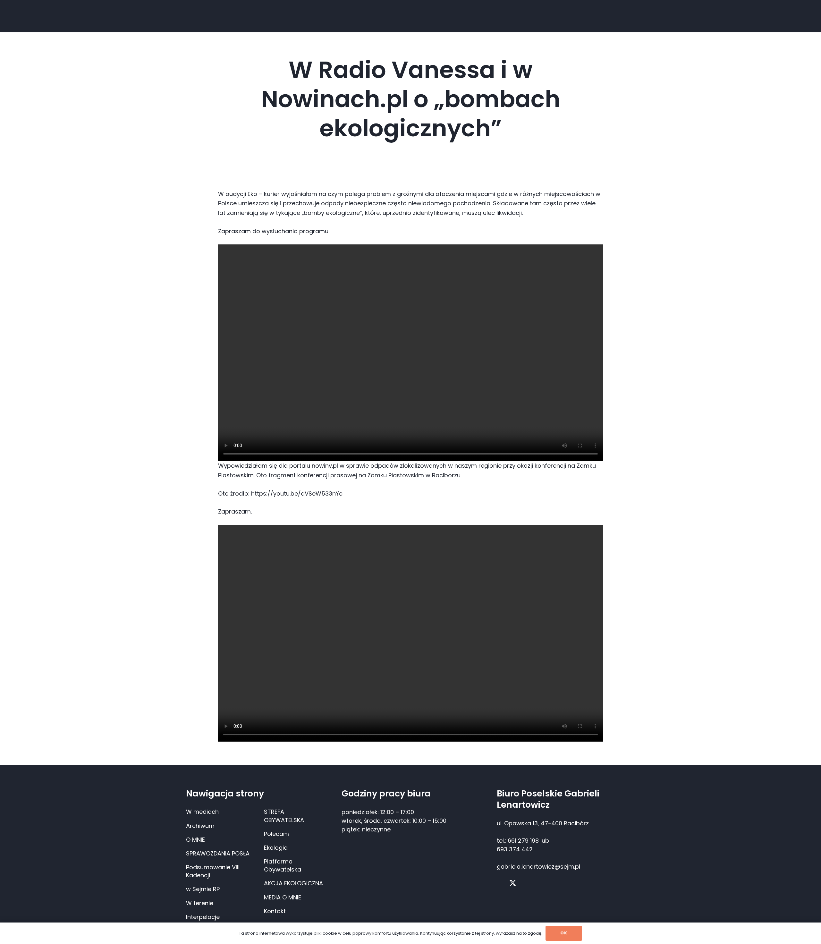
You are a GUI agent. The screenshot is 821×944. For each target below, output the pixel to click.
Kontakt (275, 911)
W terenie (199, 903)
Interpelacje (203, 917)
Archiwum (200, 826)
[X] (512, 883)
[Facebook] (499, 883)
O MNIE (195, 840)
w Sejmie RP (203, 889)
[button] (283, 16)
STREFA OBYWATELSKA (284, 816)
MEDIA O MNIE (282, 897)
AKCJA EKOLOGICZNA (293, 883)
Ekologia (276, 848)
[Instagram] (539, 883)
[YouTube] (526, 883)
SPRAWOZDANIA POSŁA (218, 853)
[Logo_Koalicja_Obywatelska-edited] (201, 13)
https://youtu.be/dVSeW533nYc (297, 493)
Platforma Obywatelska (282, 865)
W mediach (202, 812)
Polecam (276, 834)
